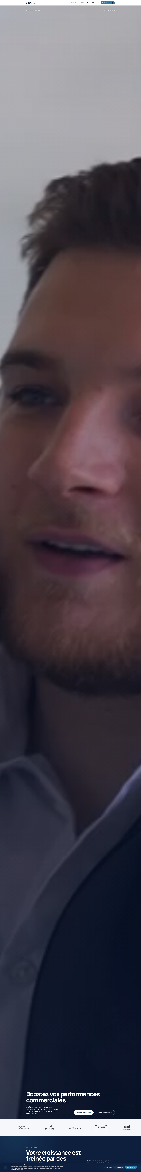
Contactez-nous (106, 2)
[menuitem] (74, 2)
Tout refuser (109, 1167)
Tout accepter (130, 1167)
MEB (28, 3)
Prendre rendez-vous (84, 1112)
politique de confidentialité (17, 1169)
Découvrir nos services (104, 1112)
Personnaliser (119, 1167)
